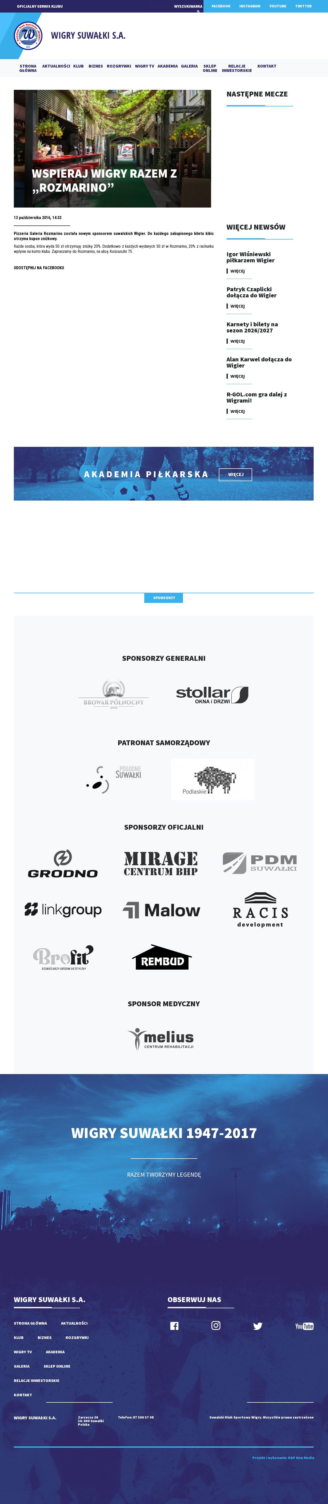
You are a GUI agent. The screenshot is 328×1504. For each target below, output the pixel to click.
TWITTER (303, 6)
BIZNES (96, 66)
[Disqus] (114, 341)
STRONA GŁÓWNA (28, 68)
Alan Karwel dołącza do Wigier (259, 362)
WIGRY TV (144, 66)
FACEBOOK (221, 6)
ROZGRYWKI (119, 66)
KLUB (78, 66)
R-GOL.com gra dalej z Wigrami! (257, 397)
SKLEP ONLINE (210, 68)
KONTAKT (267, 66)
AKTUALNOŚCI (56, 66)
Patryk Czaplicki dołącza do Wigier (252, 292)
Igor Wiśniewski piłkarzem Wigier (251, 257)
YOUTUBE (277, 6)
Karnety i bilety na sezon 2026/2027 (252, 327)
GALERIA (189, 66)
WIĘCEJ (237, 271)
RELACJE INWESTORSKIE (237, 68)
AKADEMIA (168, 66)
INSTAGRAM (249, 6)
